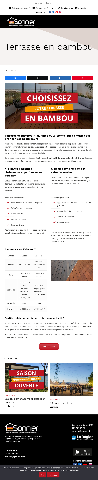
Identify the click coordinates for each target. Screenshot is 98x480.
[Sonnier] (21, 21)
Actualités (83, 8)
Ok (42, 475)
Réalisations (67, 8)
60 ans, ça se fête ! (61, 403)
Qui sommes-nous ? (20, 8)
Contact (43, 12)
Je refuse (53, 475)
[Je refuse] (95, 472)
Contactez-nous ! (49, 346)
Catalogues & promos (45, 8)
